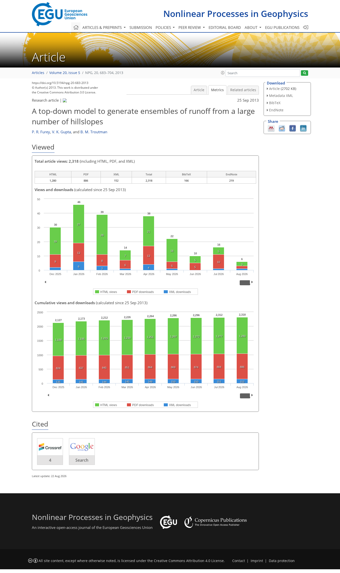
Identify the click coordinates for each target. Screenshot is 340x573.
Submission (140, 27)
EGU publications (282, 27)
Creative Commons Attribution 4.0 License (189, 561)
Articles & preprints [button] (102, 27)
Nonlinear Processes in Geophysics (235, 13)
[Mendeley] (271, 127)
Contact (238, 561)
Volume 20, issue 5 (64, 73)
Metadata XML (281, 95)
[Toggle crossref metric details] (50, 446)
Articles (38, 73)
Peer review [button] (190, 27)
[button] (223, 73)
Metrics (217, 90)
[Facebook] (292, 127)
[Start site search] (304, 73)
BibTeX (275, 102)
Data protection (282, 561)
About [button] (251, 27)
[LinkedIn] (303, 127)
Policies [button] (164, 27)
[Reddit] (282, 127)
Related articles (243, 90)
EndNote (276, 110)
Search (81, 460)
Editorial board (225, 27)
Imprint (257, 561)
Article (199, 90)
